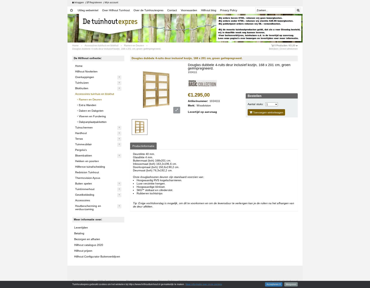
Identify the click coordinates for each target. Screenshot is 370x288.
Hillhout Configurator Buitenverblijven (97, 256)
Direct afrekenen (289, 49)
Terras (79, 138)
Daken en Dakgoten (91, 110)
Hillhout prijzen (83, 250)
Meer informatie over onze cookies (203, 284)
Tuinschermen (84, 127)
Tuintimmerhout (84, 189)
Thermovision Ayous (87, 177)
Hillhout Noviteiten (86, 71)
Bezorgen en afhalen (87, 239)
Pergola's (81, 149)
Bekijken (273, 49)
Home (78, 65)
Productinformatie (143, 146)
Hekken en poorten (87, 161)
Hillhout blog (208, 10)
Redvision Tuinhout (87, 172)
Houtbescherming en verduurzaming (88, 207)
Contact (172, 10)
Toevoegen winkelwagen (267, 112)
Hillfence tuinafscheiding (90, 166)
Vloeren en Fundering (92, 116)
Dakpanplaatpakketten (93, 121)
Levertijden (81, 227)
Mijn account (111, 2)
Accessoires (82, 200)
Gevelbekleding (84, 194)
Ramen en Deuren (90, 99)
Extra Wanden (87, 105)
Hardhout (81, 133)
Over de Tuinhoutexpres (148, 10)
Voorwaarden (189, 10)
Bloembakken (83, 155)
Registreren (95, 2)
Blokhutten (81, 88)
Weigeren (291, 284)
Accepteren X (274, 284)
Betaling (79, 233)
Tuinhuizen (82, 82)
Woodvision (204, 105)
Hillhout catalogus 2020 (88, 244)
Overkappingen (84, 77)
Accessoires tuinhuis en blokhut (94, 93)
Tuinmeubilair (83, 144)
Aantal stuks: (255, 104)
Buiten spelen (83, 183)
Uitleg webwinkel (88, 10)
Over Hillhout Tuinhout (116, 10)
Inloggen (79, 2)
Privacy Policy (228, 10)
